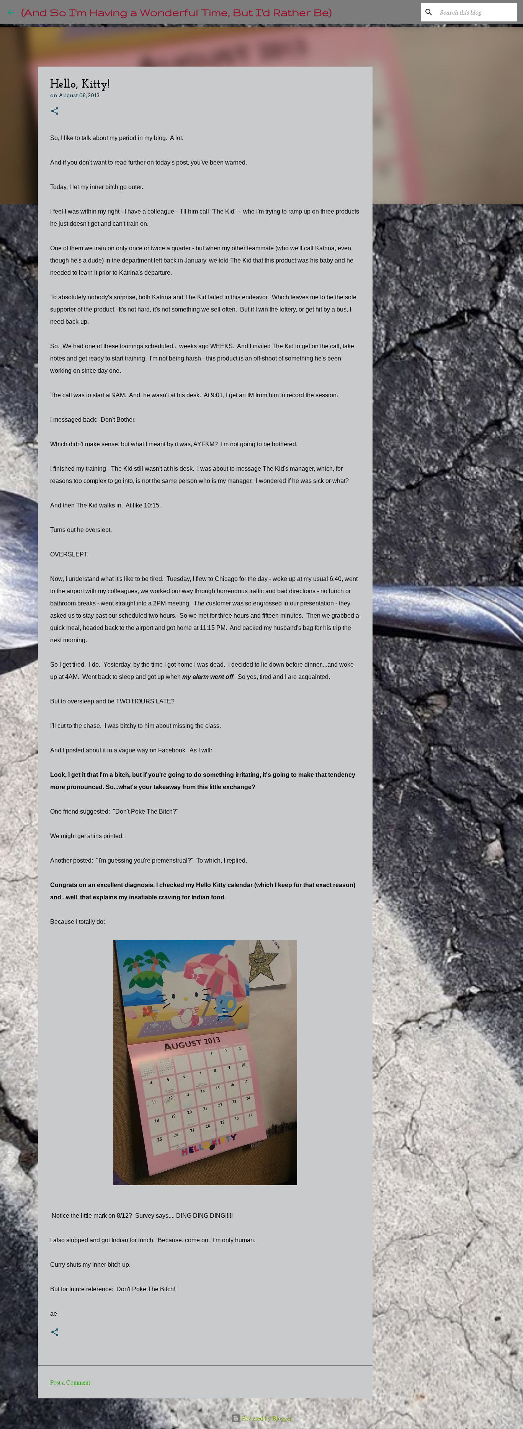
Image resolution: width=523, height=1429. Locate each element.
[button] (54, 111)
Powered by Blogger (266, 1418)
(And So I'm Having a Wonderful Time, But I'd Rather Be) (176, 12)
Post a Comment (70, 1382)
